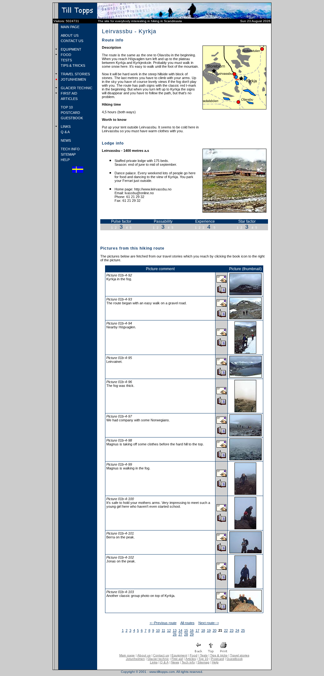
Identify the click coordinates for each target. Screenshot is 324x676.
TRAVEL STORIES (75, 74)
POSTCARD (70, 113)
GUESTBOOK (71, 118)
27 (180, 634)
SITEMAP (68, 154)
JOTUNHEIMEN (73, 79)
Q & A (65, 132)
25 (243, 630)
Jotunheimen (135, 658)
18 (203, 630)
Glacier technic (158, 658)
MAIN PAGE (69, 27)
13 (175, 630)
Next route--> (208, 623)
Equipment (179, 655)
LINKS (65, 126)
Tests (204, 655)
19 (209, 630)
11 (163, 630)
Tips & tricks (218, 655)
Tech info (188, 662)
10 (158, 630)
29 (192, 634)
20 (214, 630)
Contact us (161, 655)
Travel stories (239, 655)
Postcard (217, 658)
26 (175, 634)
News (175, 662)
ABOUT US (69, 35)
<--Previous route (163, 623)
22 (226, 630)
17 (197, 630)
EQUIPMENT (70, 49)
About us (144, 655)
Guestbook (235, 658)
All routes (187, 623)
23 (232, 630)
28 (186, 634)
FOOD (65, 55)
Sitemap (203, 662)
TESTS (66, 60)
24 (237, 630)
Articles (190, 658)
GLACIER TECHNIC (76, 88)
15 (186, 630)
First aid (177, 658)
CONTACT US (71, 41)
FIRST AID (68, 93)
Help (215, 662)
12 (169, 630)
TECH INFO (70, 149)
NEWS (65, 140)
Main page (127, 655)
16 (192, 630)
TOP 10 (66, 107)
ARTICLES (69, 99)
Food (193, 655)
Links (154, 662)
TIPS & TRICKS (72, 65)
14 (180, 630)
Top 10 (203, 658)
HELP (65, 160)
